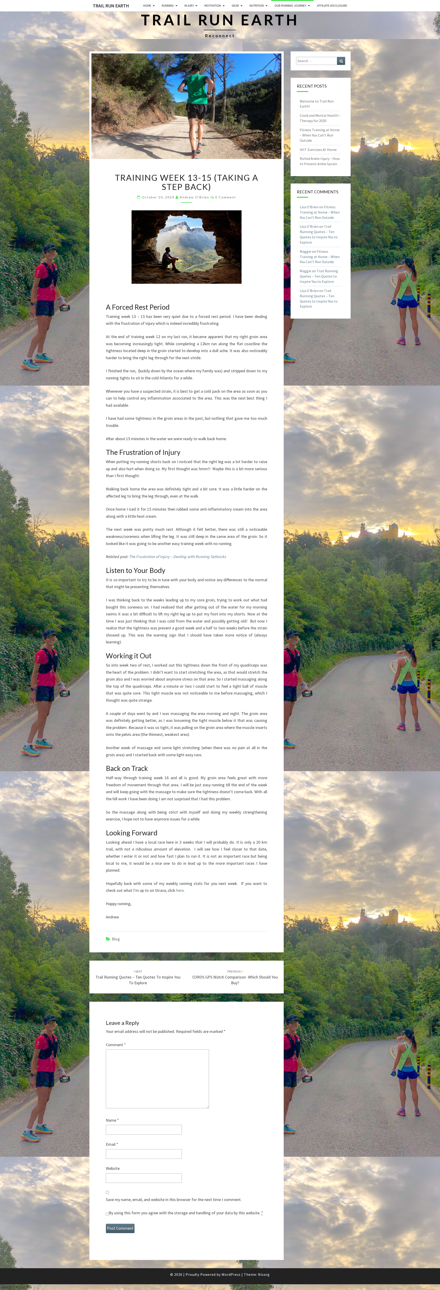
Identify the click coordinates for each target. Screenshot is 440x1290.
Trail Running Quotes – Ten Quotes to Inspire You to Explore (138, 977)
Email (112, 1144)
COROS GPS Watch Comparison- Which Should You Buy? (235, 977)
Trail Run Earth (111, 5)
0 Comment (225, 197)
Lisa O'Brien (309, 207)
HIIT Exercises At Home (318, 149)
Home (147, 5)
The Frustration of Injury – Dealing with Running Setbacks (177, 556)
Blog (116, 939)
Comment (116, 1044)
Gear (235, 5)
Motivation (212, 5)
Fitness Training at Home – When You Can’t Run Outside (320, 135)
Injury (189, 5)
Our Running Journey (290, 5)
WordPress (231, 1274)
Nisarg (264, 1274)
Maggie (305, 251)
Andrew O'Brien (194, 197)
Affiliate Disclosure (332, 5)
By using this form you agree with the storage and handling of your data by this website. (186, 1212)
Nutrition (257, 5)
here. (180, 890)
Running (168, 5)
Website (113, 1168)
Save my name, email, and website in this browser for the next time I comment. (174, 1199)
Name (112, 1120)
